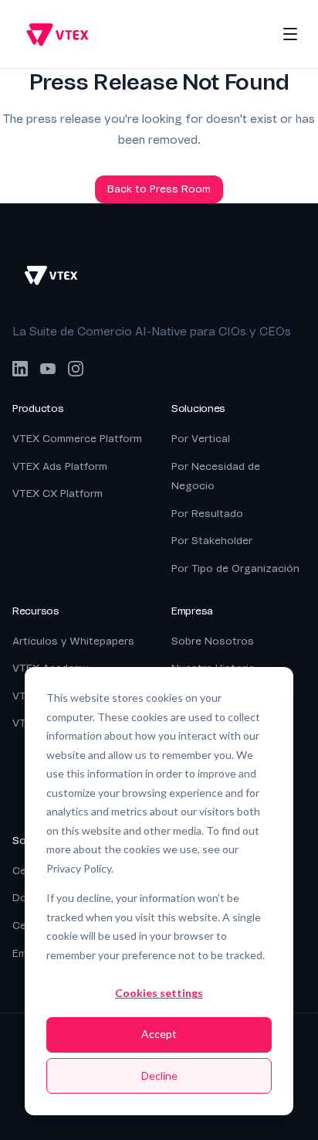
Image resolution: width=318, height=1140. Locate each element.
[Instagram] (75, 368)
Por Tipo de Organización (235, 568)
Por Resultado (207, 513)
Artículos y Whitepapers (73, 641)
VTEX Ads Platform (59, 466)
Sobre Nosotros (212, 641)
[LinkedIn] (20, 368)
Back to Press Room (159, 189)
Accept (159, 1033)
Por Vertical (200, 438)
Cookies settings (159, 992)
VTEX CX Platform (57, 493)
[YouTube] (48, 368)
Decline (159, 1075)
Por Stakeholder (211, 540)
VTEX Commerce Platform (77, 438)
